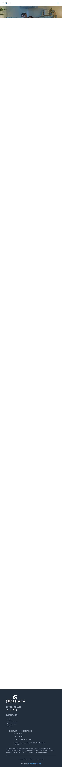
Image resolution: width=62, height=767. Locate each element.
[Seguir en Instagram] (13, 710)
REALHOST (31, 763)
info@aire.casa (18, 736)
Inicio (8, 718)
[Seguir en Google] (16, 710)
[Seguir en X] (10, 710)
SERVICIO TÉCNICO (29, 659)
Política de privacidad (12, 722)
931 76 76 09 (18, 733)
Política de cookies (11, 724)
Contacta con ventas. (19, 70)
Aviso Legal (10, 726)
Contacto (9, 720)
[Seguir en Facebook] (7, 710)
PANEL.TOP (38, 763)
